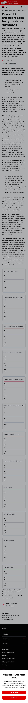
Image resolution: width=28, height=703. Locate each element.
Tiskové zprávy (12, 10)
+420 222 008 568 (7, 617)
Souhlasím (14, 697)
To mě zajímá (15, 3)
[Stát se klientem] (21, 7)
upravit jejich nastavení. (18, 687)
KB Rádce (4, 655)
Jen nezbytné (14, 692)
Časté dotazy (5, 649)
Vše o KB (4, 10)
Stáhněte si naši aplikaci (8, 658)
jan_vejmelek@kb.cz (7, 619)
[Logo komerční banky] (5, 7)
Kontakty (4, 665)
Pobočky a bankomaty (8, 652)
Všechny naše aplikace (8, 662)
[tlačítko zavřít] (24, 2)
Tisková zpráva (12, 63)
